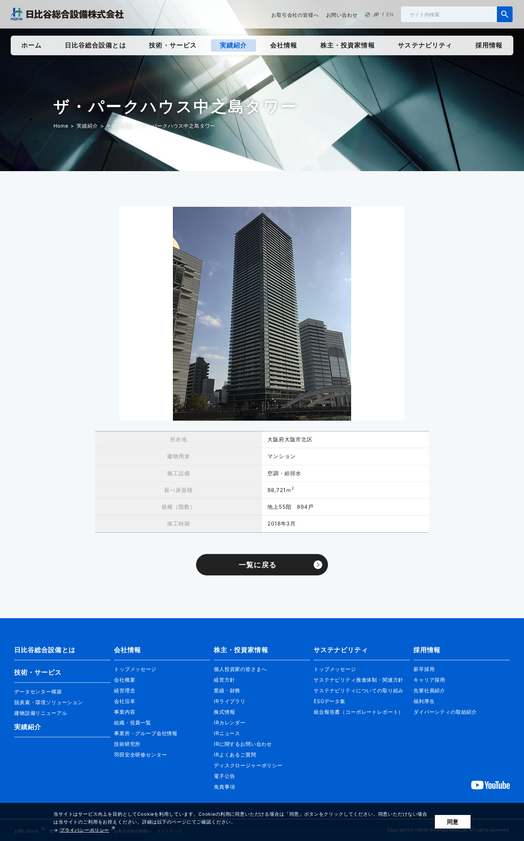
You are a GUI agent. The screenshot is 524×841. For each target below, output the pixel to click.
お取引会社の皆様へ (295, 15)
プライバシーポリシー (84, 830)
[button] (62, 688)
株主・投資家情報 (241, 649)
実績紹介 (87, 126)
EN (390, 14)
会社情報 (127, 649)
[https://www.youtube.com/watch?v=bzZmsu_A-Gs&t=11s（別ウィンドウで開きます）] (490, 784)
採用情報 (427, 649)
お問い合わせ (342, 15)
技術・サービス (38, 672)
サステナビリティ (341, 649)
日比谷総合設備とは (45, 649)
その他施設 (119, 126)
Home (60, 126)
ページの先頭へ (492, 638)
